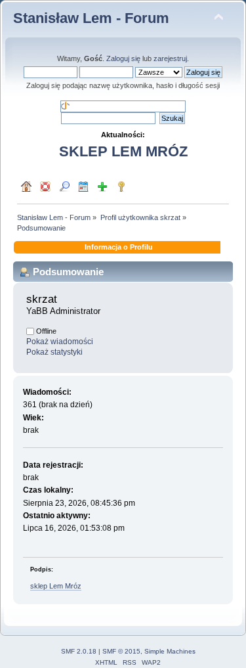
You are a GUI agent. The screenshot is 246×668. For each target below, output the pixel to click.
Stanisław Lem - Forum (91, 18)
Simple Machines (169, 651)
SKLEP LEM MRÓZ (123, 151)
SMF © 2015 (121, 651)
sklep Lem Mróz (55, 586)
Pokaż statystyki (54, 352)
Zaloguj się (123, 58)
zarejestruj (170, 58)
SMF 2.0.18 (78, 651)
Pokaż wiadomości (59, 341)
